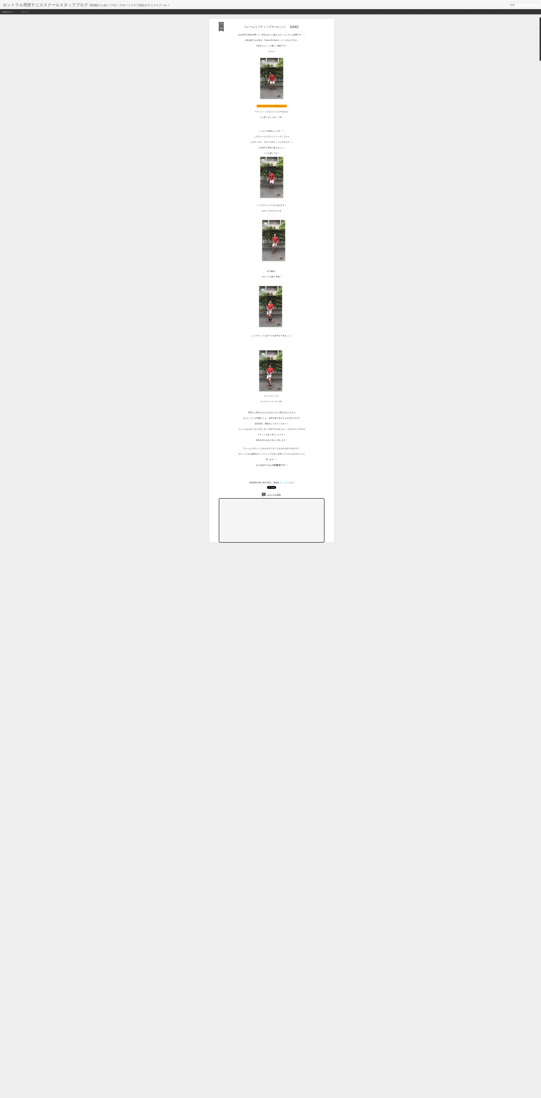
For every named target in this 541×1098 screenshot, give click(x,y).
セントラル (285, 482)
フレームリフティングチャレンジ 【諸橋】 (271, 27)
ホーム (25, 11)
